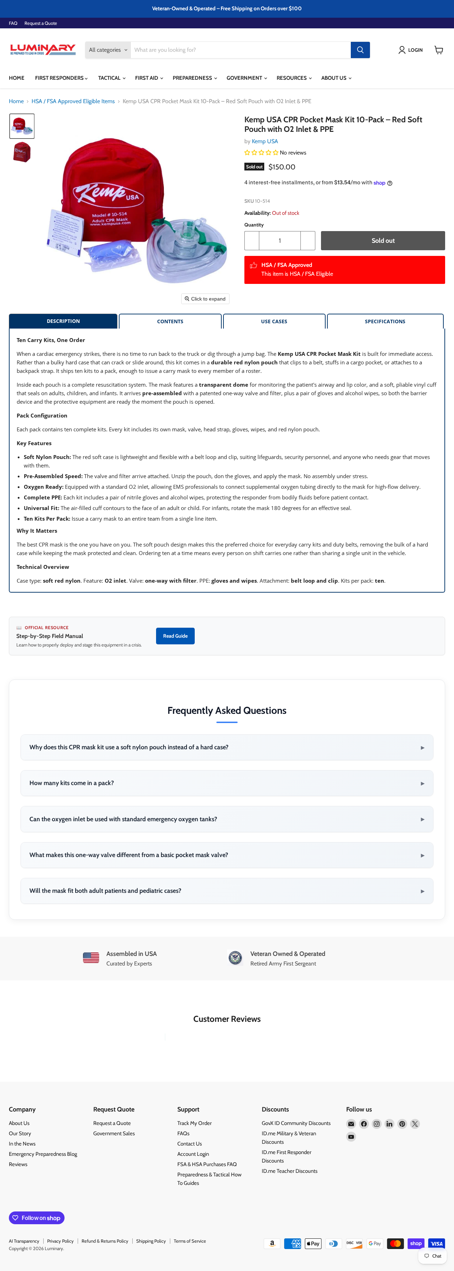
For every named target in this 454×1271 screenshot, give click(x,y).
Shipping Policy (151, 1241)
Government (245, 78)
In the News (22, 1144)
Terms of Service (190, 1241)
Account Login (193, 1154)
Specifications (385, 321)
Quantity (254, 225)
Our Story (20, 1133)
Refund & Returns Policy (105, 1241)
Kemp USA (265, 141)
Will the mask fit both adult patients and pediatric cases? (227, 890)
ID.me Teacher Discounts (289, 1171)
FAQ (13, 23)
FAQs (183, 1133)
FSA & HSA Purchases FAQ (207, 1164)
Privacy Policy (60, 1241)
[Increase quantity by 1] (308, 241)
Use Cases (274, 321)
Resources (292, 78)
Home (16, 78)
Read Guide (175, 636)
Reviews (18, 1164)
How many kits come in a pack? (227, 783)
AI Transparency (24, 1241)
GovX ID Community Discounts (296, 1123)
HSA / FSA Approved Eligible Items (73, 101)
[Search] (360, 50)
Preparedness (193, 78)
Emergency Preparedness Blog (43, 1154)
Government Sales (114, 1133)
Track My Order (194, 1123)
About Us (334, 78)
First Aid (147, 78)
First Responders (60, 78)
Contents (170, 321)
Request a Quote (40, 23)
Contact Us (189, 1144)
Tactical (110, 78)
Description (63, 321)
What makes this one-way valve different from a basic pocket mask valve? (227, 855)
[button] (412, 50)
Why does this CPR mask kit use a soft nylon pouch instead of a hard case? (227, 747)
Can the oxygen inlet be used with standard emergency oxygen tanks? (227, 818)
